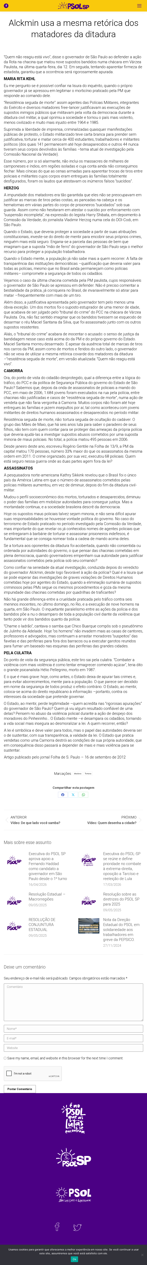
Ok (74, 1259)
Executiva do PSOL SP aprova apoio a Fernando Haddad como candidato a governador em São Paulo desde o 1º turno (48, 866)
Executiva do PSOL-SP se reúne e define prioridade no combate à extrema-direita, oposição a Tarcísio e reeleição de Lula (122, 866)
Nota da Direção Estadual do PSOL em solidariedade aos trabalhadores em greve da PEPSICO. (121, 929)
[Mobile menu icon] (139, 6)
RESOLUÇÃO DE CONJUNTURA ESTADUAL (42, 924)
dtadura (77, 773)
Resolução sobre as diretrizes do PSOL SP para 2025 (121, 899)
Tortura (88, 773)
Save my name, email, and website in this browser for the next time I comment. (65, 1058)
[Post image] (14, 860)
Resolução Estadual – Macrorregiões (47, 896)
